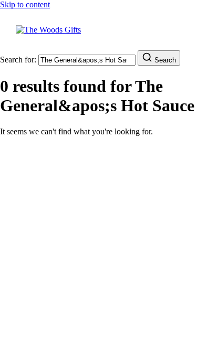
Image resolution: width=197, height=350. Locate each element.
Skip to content (25, 4)
